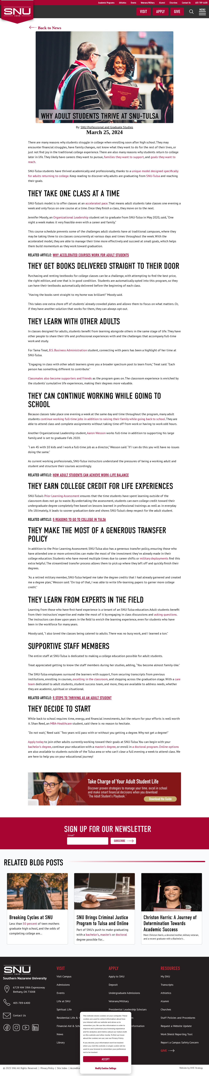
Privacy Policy (47, 1068)
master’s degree (105, 747)
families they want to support (124, 157)
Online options (169, 747)
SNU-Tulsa (153, 176)
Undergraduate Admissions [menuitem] (124, 993)
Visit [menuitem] (143, 11)
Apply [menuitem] (160, 11)
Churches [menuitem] (173, 2)
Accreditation (77, 1068)
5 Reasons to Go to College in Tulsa (79, 519)
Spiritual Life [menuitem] (64, 1009)
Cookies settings (109, 1068)
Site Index (62, 1068)
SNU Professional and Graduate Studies (107, 127)
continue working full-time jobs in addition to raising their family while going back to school (103, 419)
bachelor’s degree (39, 747)
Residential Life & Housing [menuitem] (72, 1017)
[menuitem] (191, 11)
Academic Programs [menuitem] (106, 2)
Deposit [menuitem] (113, 984)
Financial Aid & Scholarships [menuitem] (73, 1026)
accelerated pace (96, 203)
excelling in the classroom (90, 679)
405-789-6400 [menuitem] (201, 2)
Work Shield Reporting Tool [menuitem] (176, 1034)
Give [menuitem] (177, 11)
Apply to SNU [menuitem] (116, 976)
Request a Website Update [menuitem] (176, 1026)
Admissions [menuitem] (63, 984)
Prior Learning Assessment (61, 496)
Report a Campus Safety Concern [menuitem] (180, 1042)
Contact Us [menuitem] (186, 2)
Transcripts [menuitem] (167, 984)
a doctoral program (145, 747)
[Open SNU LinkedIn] (35, 1028)
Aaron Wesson (96, 433)
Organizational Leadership (70, 217)
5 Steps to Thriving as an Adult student (82, 698)
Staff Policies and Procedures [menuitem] (178, 1017)
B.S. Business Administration (68, 350)
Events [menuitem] (133, 2)
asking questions (165, 614)
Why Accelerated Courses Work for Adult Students (91, 255)
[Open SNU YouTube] (26, 1028)
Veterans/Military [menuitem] (148, 2)
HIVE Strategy (196, 1068)
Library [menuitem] (61, 1042)
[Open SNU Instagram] (16, 1028)
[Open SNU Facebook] (7, 1028)
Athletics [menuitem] (122, 2)
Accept (106, 1059)
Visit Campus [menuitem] (64, 976)
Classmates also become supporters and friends (60, 378)
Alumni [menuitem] (162, 2)
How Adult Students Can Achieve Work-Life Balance (91, 475)
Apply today (35, 742)
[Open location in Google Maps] (8, 989)
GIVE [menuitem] (164, 1051)
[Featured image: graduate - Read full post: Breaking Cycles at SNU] (37, 908)
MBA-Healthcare (61, 723)
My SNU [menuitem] (165, 976)
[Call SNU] (8, 1003)
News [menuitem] (60, 1034)
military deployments (154, 558)
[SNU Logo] (17, 11)
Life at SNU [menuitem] (63, 1001)
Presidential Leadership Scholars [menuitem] (128, 1009)
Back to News (49, 28)
